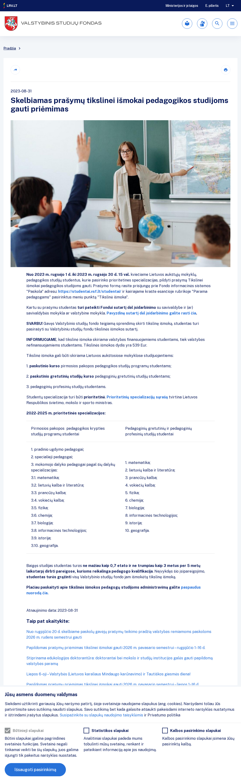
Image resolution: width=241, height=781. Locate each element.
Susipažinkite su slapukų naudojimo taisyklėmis (101, 715)
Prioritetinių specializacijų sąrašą (137, 397)
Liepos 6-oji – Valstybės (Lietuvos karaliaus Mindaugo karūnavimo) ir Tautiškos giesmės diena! (108, 674)
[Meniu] (232, 23)
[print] (225, 69)
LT (228, 6)
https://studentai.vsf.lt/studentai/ (90, 291)
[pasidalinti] (15, 69)
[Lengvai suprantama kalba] (187, 23)
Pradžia (10, 48)
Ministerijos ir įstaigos (181, 6)
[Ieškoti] (217, 23)
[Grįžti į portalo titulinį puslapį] (11, 5)
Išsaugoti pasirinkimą (35, 769)
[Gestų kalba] (202, 23)
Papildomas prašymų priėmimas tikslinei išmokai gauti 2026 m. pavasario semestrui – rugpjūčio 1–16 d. (115, 647)
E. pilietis (212, 6)
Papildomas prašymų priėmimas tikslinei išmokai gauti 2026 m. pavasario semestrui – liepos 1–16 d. (112, 684)
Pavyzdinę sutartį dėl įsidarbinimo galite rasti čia (151, 313)
